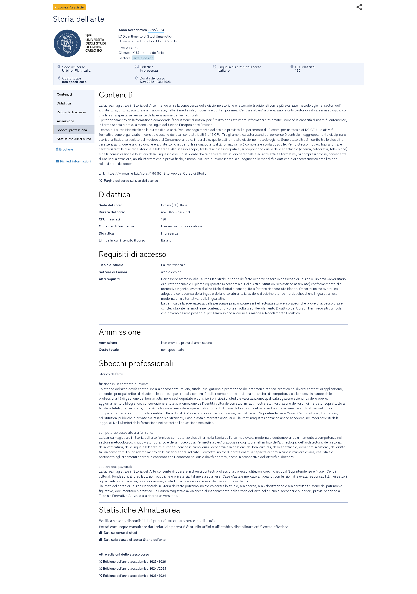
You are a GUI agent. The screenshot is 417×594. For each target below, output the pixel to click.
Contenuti (64, 94)
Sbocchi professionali (72, 129)
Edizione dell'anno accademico (134, 561)
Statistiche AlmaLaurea (74, 138)
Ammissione (65, 121)
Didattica (64, 103)
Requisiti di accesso (71, 112)
